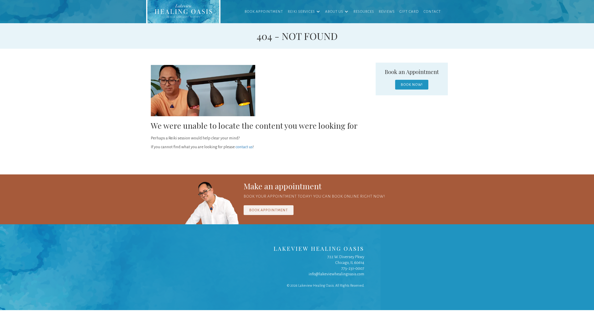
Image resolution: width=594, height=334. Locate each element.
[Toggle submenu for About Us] (346, 11)
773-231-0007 (352, 268)
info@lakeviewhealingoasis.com (336, 274)
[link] (183, 11)
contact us (244, 147)
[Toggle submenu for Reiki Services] (318, 11)
